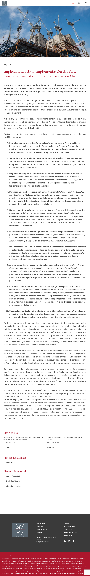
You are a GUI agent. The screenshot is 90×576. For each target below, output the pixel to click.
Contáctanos (68, 529)
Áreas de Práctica (42, 529)
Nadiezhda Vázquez (13, 481)
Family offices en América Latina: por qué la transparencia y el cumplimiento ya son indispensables (23, 438)
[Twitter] (69, 541)
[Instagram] (77, 541)
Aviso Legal (68, 535)
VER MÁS (7, 447)
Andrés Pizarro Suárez (14, 476)
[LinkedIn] (65, 541)
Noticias (39, 532)
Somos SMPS (40, 523)
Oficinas (66, 523)
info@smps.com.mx (42, 542)
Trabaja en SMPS (69, 526)
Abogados (39, 526)
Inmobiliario (10, 463)
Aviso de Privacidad (70, 532)
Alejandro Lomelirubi (13, 486)
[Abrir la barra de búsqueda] (79, 3)
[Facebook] (73, 541)
